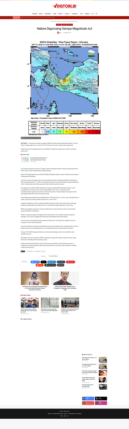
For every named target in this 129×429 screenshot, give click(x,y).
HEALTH (67, 13)
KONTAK (66, 413)
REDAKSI (50, 413)
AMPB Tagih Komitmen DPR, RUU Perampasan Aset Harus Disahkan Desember (29, 311)
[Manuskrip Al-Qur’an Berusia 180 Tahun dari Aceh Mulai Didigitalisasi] (50, 303)
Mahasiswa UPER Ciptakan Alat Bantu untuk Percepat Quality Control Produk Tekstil (70, 310)
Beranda (54, 21)
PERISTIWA (69, 24)
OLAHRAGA (74, 13)
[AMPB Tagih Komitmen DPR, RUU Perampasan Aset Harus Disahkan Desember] (30, 303)
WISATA (60, 13)
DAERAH (59, 24)
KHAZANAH (47, 13)
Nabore (43, 251)
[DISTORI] (64, 5)
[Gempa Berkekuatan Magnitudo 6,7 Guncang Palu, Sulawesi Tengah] (25, 159)
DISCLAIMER (78, 413)
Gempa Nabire (38, 251)
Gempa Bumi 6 (31, 251)
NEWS (40, 13)
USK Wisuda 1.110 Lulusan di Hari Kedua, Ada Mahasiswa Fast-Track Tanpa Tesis (38, 17)
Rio (60, 32)
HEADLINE (34, 13)
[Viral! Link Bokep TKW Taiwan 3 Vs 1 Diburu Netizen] (103, 366)
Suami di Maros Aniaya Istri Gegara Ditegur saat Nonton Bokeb (88, 379)
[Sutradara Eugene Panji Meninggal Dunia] (103, 387)
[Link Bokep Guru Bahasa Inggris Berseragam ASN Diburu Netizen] (103, 373)
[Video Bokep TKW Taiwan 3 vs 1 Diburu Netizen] (103, 360)
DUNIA (54, 13)
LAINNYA (87, 13)
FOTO (81, 13)
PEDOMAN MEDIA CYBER (57, 413)
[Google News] (53, 256)
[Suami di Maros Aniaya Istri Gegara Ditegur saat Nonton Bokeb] (103, 379)
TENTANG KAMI (71, 413)
